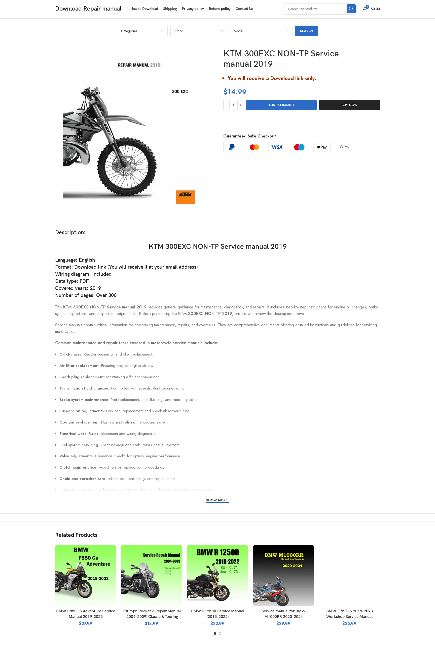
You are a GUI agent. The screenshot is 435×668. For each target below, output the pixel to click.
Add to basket (281, 104)
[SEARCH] (351, 8)
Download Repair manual (88, 8)
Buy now (350, 104)
